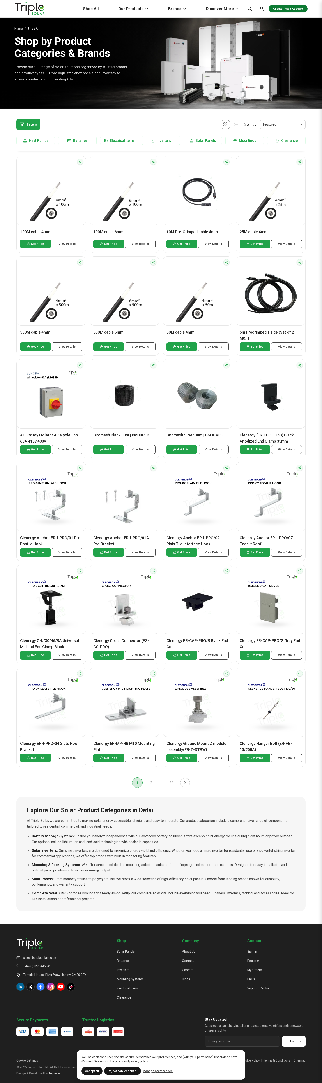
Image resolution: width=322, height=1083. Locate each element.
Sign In (252, 952)
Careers (187, 970)
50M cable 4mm (180, 332)
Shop (121, 940)
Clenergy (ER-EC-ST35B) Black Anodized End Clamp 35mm (267, 438)
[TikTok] (71, 987)
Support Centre (258, 988)
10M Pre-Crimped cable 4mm (192, 231)
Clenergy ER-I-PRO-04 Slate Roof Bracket (49, 746)
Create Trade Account (288, 8)
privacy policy (138, 1061)
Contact (188, 961)
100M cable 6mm (108, 231)
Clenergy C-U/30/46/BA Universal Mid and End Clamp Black (49, 643)
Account (255, 940)
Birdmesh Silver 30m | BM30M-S (194, 435)
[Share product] (80, 162)
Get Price (37, 243)
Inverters (123, 970)
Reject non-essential (122, 1071)
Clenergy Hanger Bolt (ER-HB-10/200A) (266, 746)
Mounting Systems (130, 979)
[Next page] (185, 782)
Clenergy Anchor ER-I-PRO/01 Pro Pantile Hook (50, 540)
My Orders (254, 970)
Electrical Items (128, 988)
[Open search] (249, 8)
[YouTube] (61, 987)
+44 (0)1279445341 (37, 966)
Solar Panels (126, 952)
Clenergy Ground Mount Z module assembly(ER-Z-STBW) (196, 746)
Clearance (124, 997)
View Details (67, 243)
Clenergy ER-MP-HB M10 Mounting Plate (124, 746)
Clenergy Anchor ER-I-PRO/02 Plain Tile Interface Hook (192, 540)
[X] (30, 987)
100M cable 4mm (35, 231)
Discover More (220, 8)
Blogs (186, 979)
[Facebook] (40, 987)
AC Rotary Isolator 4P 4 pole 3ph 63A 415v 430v (49, 438)
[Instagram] (51, 987)
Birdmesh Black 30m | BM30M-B (121, 435)
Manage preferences (158, 1071)
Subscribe (294, 1041)
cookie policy (114, 1061)
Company (190, 940)
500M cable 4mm (35, 332)
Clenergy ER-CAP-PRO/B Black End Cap (197, 643)
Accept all (92, 1071)
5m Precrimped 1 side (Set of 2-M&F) (267, 335)
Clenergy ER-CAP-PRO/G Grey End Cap (270, 643)
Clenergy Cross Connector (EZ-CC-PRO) (121, 643)
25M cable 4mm (253, 231)
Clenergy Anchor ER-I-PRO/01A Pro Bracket (121, 540)
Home (18, 28)
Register (253, 961)
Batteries (123, 961)
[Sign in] (261, 8)
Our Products (131, 8)
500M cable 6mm (108, 332)
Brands (175, 8)
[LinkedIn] (20, 987)
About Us (188, 952)
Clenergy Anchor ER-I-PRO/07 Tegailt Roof (266, 540)
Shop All (91, 8)
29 (171, 782)
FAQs (251, 979)
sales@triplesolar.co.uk (39, 958)
